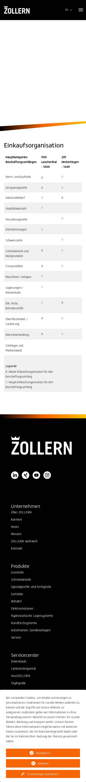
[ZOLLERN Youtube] (36, 475)
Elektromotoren (22, 608)
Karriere (16, 519)
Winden (16, 601)
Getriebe (17, 594)
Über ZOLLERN (21, 512)
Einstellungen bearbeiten (43, 774)
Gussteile (17, 572)
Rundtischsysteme (24, 622)
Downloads (18, 661)
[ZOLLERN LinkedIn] (15, 475)
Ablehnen (43, 763)
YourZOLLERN (20, 675)
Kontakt (17, 548)
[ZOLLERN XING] (25, 475)
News (15, 526)
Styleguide (18, 683)
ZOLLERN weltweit (24, 541)
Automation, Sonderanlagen (31, 630)
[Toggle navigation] (80, 9)
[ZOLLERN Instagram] (47, 475)
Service (16, 637)
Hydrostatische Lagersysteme (32, 615)
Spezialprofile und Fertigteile (31, 586)
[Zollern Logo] (43, 445)
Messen (16, 533)
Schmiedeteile (21, 579)
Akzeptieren (43, 753)
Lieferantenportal (23, 668)
